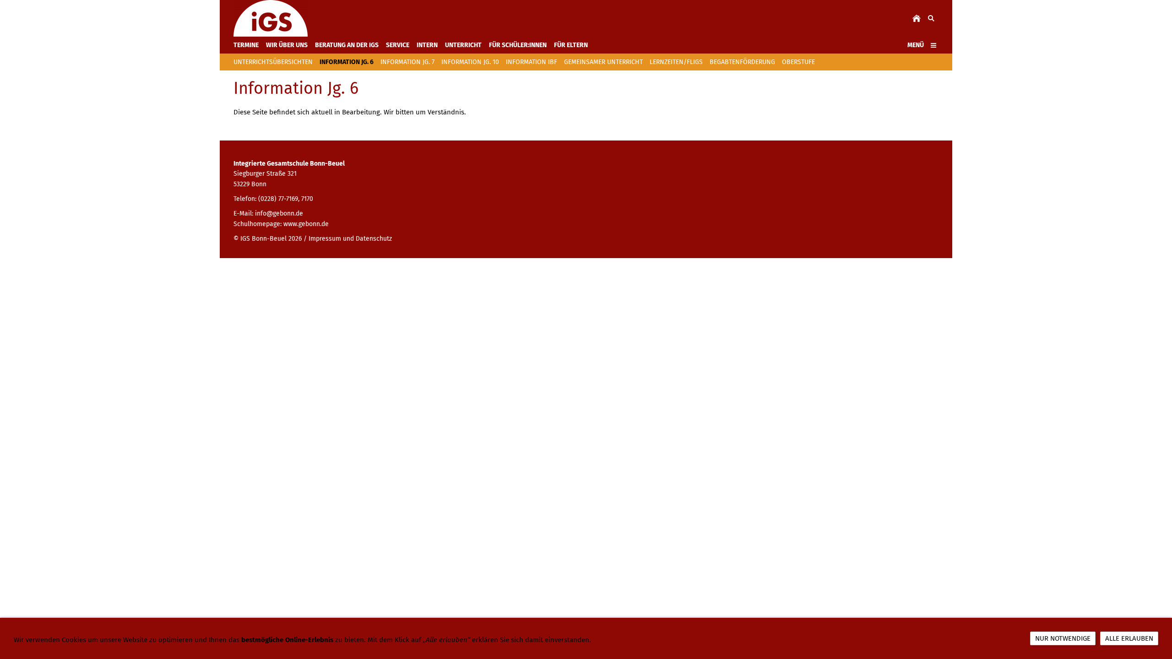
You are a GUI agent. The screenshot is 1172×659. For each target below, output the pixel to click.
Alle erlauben (1129, 638)
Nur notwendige (1063, 638)
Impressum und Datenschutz (350, 239)
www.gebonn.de (306, 224)
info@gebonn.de (279, 213)
